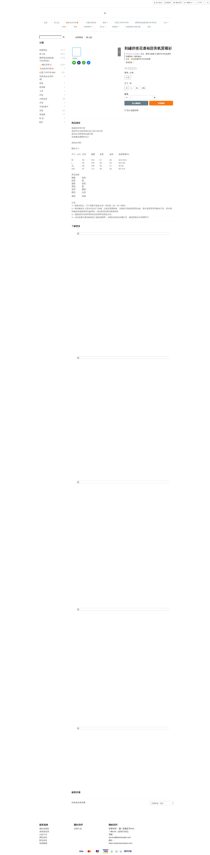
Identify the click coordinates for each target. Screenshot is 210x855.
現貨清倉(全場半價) (133, 26)
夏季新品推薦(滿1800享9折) (146, 22)
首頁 (45, 22)
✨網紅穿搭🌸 (90, 22)
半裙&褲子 (88, 26)
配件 (41, 122)
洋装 (41, 102)
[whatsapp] (84, 62)
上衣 (165, 22)
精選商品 (43, 50)
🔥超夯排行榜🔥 (72, 22)
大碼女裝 (43, 98)
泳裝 (149, 26)
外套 (75, 26)
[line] (74, 62)
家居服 (115, 26)
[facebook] (79, 62)
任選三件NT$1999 (122, 22)
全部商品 (79, 37)
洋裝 (64, 26)
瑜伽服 (42, 114)
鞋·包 (102, 26)
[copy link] (88, 62)
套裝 (105, 22)
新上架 (56, 22)
